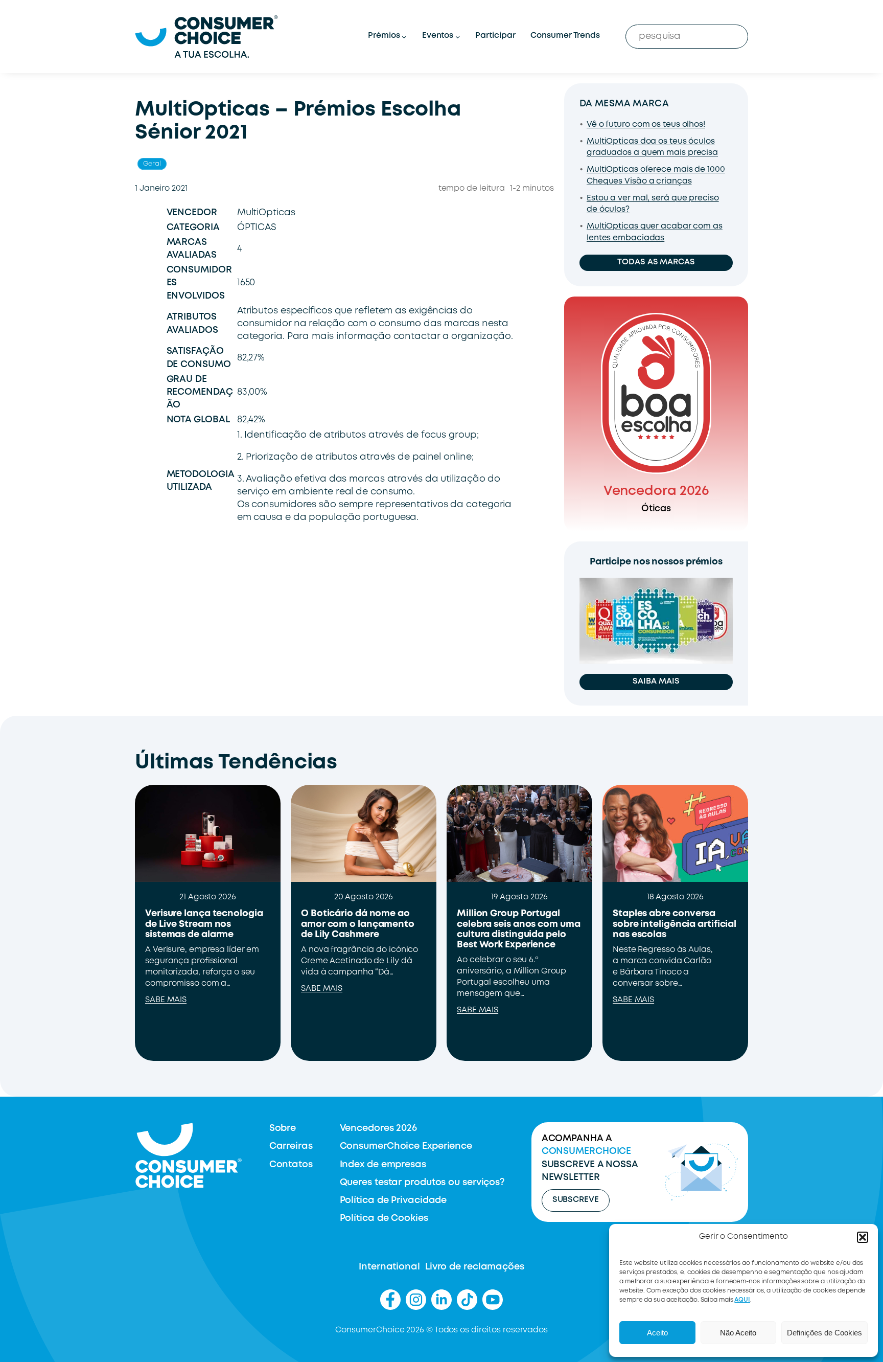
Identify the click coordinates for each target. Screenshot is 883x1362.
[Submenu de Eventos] (457, 36)
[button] (862, 1237)
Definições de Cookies (824, 1332)
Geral (152, 164)
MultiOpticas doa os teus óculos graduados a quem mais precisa (652, 147)
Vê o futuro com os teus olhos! (646, 124)
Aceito (657, 1332)
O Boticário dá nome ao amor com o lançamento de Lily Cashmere (357, 924)
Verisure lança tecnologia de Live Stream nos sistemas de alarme (204, 924)
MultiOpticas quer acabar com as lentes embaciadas (655, 232)
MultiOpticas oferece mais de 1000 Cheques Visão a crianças (656, 175)
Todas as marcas (656, 262)
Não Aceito (738, 1332)
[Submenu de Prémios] (404, 36)
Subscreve (575, 1200)
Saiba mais (656, 681)
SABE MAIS (166, 1000)
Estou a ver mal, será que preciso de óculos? (653, 204)
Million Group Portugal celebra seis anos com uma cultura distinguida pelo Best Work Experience (518, 929)
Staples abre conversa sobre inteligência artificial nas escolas (674, 924)
